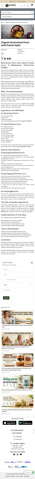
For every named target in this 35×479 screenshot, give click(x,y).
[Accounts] (28, 6)
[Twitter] (17, 454)
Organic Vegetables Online (23, 146)
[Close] (33, 2)
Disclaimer (26, 476)
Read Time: (20, 53)
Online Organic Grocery (27, 83)
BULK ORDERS (21, 1)
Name (5, 267)
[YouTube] (21, 454)
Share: (2, 57)
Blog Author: (4, 49)
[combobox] (5, 280)
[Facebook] (14, 454)
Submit (6, 298)
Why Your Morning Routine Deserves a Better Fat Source (17, 390)
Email (5, 272)
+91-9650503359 (17, 439)
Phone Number (7, 277)
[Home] (10, 5)
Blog (2, 22)
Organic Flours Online (28, 103)
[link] (21, 6)
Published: (20, 49)
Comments (6, 287)
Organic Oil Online (26, 121)
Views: (2, 53)
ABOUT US (12, 1)
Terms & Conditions (10, 476)
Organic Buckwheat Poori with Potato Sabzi (16, 22)
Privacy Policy (19, 476)
